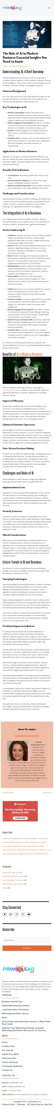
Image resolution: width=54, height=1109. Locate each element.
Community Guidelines (12, 1066)
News (6, 66)
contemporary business (11, 390)
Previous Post (7, 792)
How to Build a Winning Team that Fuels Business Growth (23, 846)
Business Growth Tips (11, 872)
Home (5, 1042)
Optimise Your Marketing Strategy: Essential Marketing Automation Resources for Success (24, 1029)
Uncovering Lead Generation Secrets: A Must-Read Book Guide (26, 1022)
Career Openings (10, 1062)
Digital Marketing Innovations (13, 876)
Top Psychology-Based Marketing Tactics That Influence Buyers (26, 853)
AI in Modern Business (29, 354)
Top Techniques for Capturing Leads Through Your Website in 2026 (27, 849)
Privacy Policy (8, 1104)
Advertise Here (9, 1058)
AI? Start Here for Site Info (39, 1104)
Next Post (48, 792)
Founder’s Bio (8, 1046)
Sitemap (21, 1104)
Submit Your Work (10, 1054)
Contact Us (7, 1070)
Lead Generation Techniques (13, 880)
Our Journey (7, 1050)
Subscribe (27, 948)
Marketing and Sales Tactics (13, 884)
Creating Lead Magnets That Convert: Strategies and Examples (25, 838)
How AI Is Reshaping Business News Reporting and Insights (24, 842)
